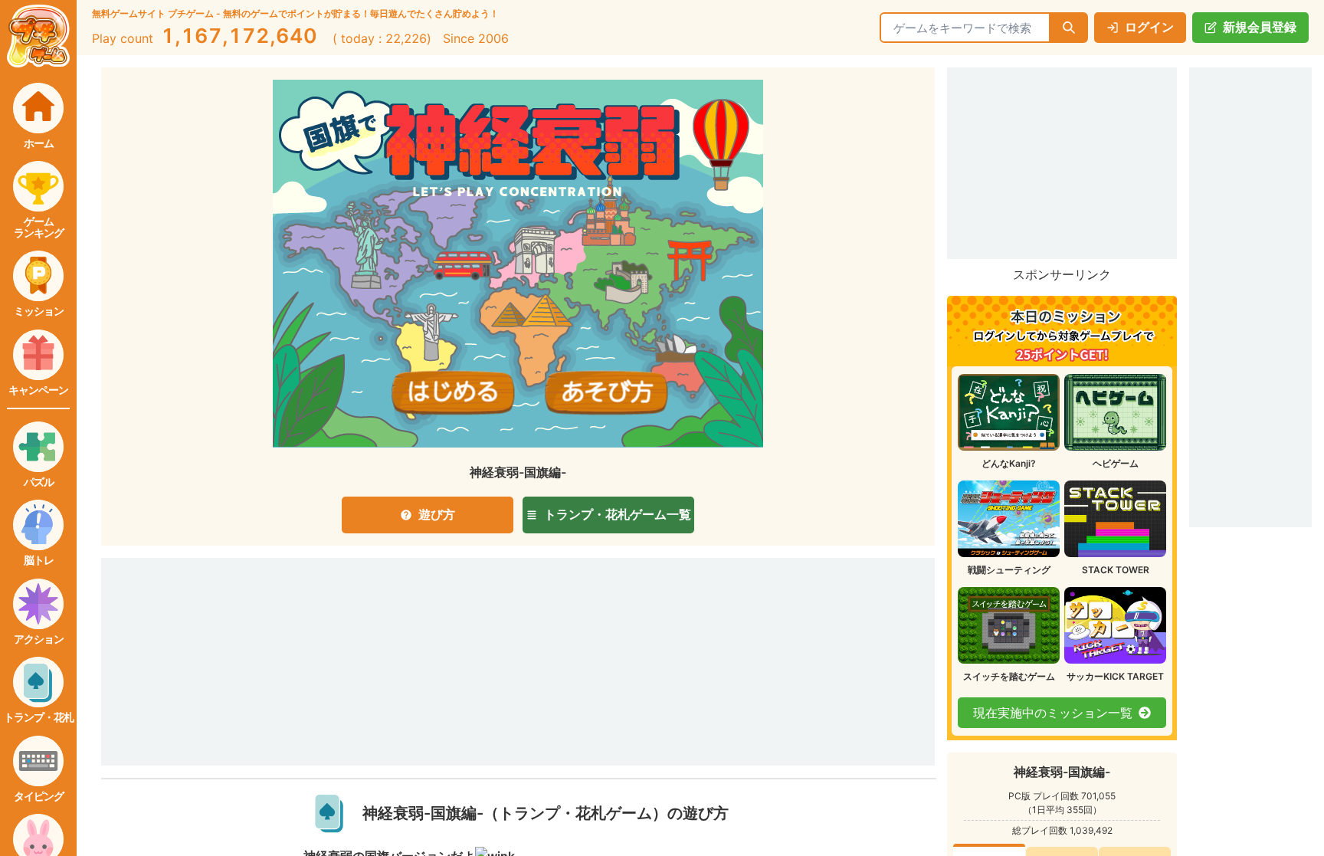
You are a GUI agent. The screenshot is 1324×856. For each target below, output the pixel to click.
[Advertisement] (409, 640)
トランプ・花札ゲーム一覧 (617, 514)
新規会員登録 (1259, 26)
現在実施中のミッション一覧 (1052, 712)
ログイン (1149, 26)
